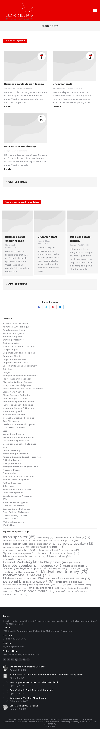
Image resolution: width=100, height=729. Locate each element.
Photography (9, 88)
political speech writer (41, 584)
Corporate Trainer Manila (15, 362)
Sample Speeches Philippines (17, 496)
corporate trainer (47, 546)
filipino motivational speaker (19, 553)
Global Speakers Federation (17, 395)
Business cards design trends (24, 84)
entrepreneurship (48, 550)
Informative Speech (13, 411)
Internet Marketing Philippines (18, 418)
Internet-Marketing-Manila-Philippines (35, 562)
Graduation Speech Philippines (18, 401)
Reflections (8, 486)
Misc (5, 431)
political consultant (14, 584)
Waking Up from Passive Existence (28, 667)
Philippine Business (12, 460)
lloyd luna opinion (33, 568)
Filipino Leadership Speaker (17, 379)
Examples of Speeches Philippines (20, 375)
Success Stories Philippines (16, 509)
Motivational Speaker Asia (16, 440)
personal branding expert (29, 581)
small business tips (44, 588)
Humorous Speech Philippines (18, 405)
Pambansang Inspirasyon (15, 453)
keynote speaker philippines (32, 565)
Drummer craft (62, 84)
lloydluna (11, 568)
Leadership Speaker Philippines (19, 424)
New (5, 447)
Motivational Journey (13, 434)
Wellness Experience (13, 522)
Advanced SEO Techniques (16, 327)
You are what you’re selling (24, 706)
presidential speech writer (80, 585)
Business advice (11, 343)
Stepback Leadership (13, 505)
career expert (15, 543)
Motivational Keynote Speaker (18, 437)
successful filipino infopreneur (73, 591)
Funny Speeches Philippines (17, 385)
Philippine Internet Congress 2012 (20, 466)
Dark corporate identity (20, 146)
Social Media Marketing (74, 588)
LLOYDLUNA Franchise (14, 427)
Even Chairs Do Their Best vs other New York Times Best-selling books (46, 674)
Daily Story (8, 369)
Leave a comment (24, 88)
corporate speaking (16, 547)
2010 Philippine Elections (15, 323)
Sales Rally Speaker (13, 492)
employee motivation (19, 550)
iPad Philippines (11, 421)
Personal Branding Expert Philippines (22, 457)
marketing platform (59, 569)
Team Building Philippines (16, 512)
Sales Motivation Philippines (17, 489)
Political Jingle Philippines (16, 479)
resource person (15, 588)
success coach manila (34, 591)
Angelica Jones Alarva (14, 330)
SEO (5, 499)
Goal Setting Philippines (15, 398)
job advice (75, 562)
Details (7, 106)
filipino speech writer (24, 556)
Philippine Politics (11, 470)
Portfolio (61, 585)
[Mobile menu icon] (95, 10)
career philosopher (42, 544)
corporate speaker (75, 543)
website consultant (15, 594)
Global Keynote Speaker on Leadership (23, 388)
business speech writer (17, 540)
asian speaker (19, 537)
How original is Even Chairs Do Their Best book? (35, 682)
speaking (8, 591)
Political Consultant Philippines (19, 476)
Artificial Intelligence (13, 333)
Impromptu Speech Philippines (18, 408)
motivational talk (77, 578)
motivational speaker (26, 575)
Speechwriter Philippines (15, 502)
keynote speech (76, 565)
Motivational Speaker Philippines (19, 444)
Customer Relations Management (20, 366)
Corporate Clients (12, 356)
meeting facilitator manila (21, 572)
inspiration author (18, 559)
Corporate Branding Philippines (19, 353)
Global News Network (13, 392)
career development (64, 540)
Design (7, 151)
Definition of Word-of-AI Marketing (28, 698)
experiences (70, 550)
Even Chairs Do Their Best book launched (31, 690)
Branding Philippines (13, 340)
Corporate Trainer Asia (14, 359)
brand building (45, 537)
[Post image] (5, 668)
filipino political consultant (58, 553)
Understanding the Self (15, 515)
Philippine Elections (13, 463)
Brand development (13, 336)
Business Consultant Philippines (19, 346)
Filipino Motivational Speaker (17, 382)
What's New (9, 525)
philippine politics (69, 582)
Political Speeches (12, 483)
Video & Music (59, 88)
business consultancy (72, 537)
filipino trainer (59, 556)
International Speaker (14, 414)
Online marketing (12, 450)
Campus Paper (10, 349)
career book (40, 540)
